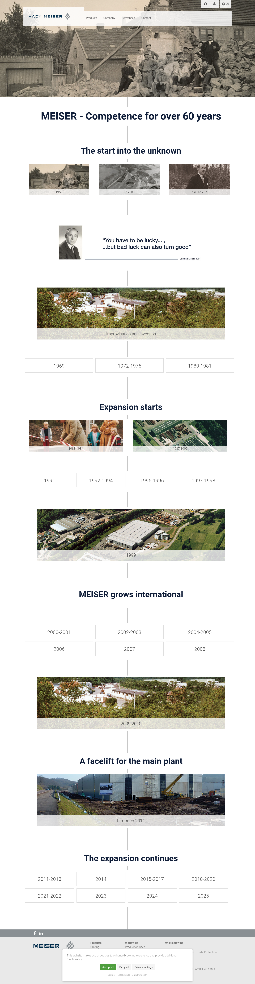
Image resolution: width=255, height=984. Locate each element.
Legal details (123, 975)
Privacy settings (143, 967)
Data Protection (139, 975)
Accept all (107, 967)
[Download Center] (215, 4)
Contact (111, 975)
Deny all (124, 967)
